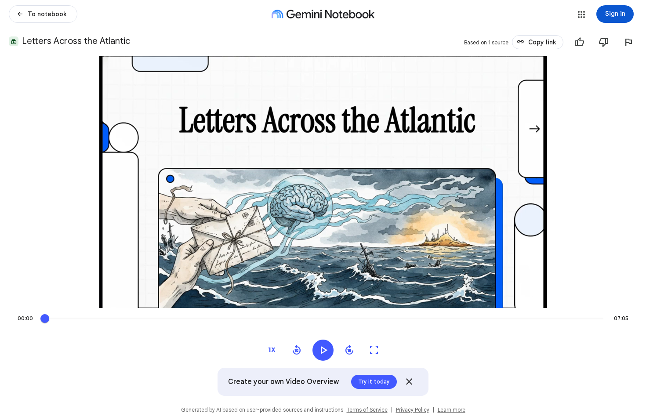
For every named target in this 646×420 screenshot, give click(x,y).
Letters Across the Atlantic (76, 41)
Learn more (451, 409)
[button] (581, 14)
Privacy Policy (412, 409)
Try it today (374, 381)
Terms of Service (367, 409)
